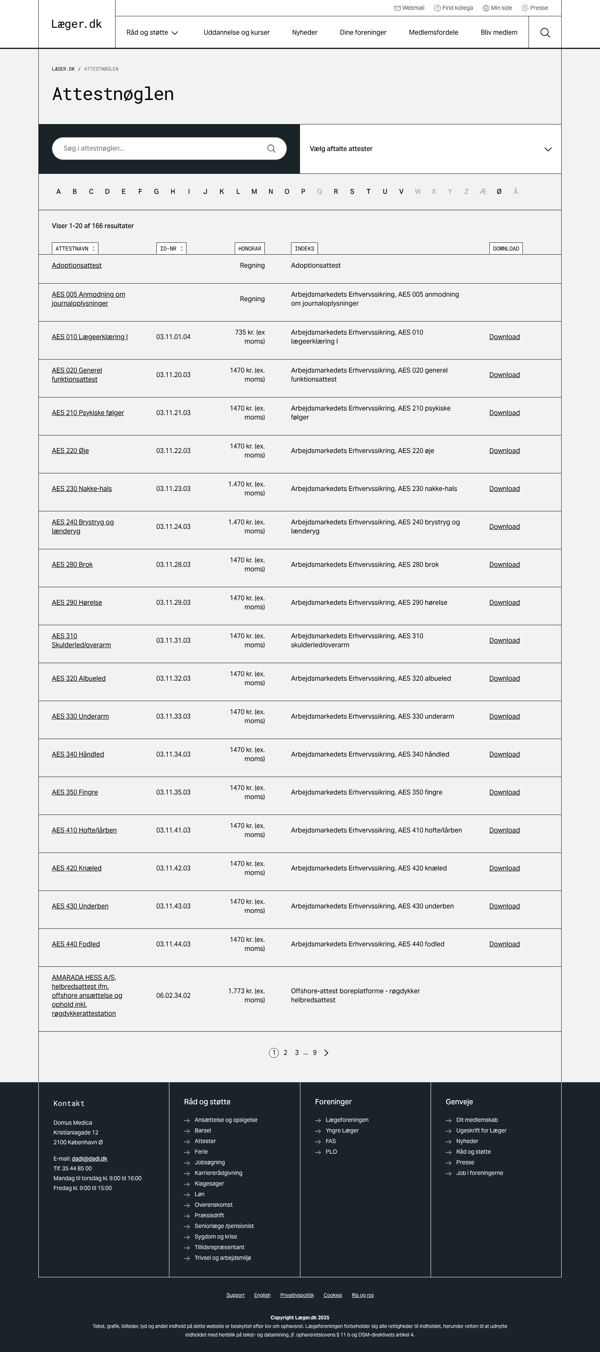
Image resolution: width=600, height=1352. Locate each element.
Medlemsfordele (433, 32)
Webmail (413, 7)
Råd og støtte (147, 32)
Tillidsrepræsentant (219, 1247)
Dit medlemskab (477, 1119)
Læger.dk (63, 68)
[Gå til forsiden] (77, 24)
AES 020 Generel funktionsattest (77, 375)
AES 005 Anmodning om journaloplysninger (88, 299)
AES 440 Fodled (76, 944)
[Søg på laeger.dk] (545, 32)
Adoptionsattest (77, 265)
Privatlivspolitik (297, 1295)
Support (235, 1295)
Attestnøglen (101, 68)
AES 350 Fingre (75, 792)
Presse (539, 7)
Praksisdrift (209, 1215)
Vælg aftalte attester (341, 148)
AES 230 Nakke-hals (82, 488)
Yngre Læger (342, 1130)
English (262, 1295)
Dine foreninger (363, 32)
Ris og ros (363, 1295)
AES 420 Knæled (77, 868)
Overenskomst (214, 1204)
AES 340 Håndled (78, 754)
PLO (331, 1151)
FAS (331, 1141)
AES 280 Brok (72, 564)
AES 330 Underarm (80, 716)
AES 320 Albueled (79, 678)
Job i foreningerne (479, 1173)
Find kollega (457, 7)
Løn (199, 1194)
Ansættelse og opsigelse (226, 1119)
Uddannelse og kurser (237, 32)
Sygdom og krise (216, 1236)
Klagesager (209, 1183)
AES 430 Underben (80, 906)
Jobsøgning (210, 1162)
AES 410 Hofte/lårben (84, 830)
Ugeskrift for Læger (481, 1130)
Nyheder (305, 32)
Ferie (201, 1151)
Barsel (203, 1130)
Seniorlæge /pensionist (224, 1226)
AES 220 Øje (70, 450)
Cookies (333, 1295)
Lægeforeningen (347, 1119)
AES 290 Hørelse (77, 602)
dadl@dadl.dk (89, 1158)
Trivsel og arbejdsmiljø (223, 1257)
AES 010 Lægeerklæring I (90, 337)
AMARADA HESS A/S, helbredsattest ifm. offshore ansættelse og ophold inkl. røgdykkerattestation (87, 995)
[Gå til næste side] (326, 1053)
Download (504, 337)
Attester (205, 1141)
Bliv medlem (499, 32)
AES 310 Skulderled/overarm (81, 640)
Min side (501, 7)
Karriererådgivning (218, 1173)
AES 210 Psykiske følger (88, 412)
